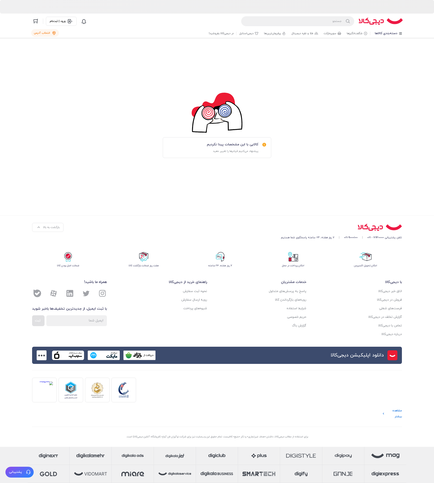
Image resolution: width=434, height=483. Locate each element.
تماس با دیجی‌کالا (390, 325)
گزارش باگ (299, 325)
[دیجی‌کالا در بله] (37, 293)
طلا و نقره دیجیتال (302, 33)
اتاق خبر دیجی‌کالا (390, 291)
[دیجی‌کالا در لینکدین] (69, 293)
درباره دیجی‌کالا (391, 334)
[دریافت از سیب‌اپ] (68, 355)
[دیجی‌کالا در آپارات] (53, 293)
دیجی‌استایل (246, 33)
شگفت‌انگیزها (355, 33)
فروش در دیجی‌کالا (389, 300)
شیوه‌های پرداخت (195, 308)
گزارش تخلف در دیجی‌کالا (385, 317)
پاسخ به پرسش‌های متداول (287, 291)
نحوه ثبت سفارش (195, 291)
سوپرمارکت (330, 33)
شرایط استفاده (296, 308)
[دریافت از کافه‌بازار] (139, 355)
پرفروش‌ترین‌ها (272, 33)
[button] (19, 472)
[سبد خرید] (35, 21)
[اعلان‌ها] (83, 21)
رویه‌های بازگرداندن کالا (290, 300)
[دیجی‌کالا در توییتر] (86, 293)
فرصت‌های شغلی (390, 308)
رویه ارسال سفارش (194, 300)
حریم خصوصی (296, 317)
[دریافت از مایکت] (104, 355)
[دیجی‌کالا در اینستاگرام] (102, 293)
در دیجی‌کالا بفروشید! (221, 33)
